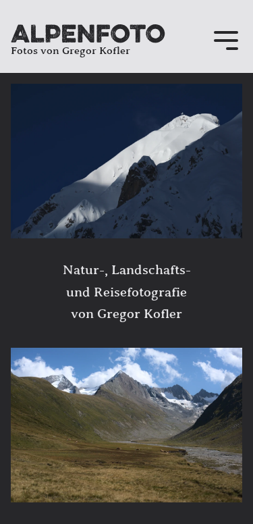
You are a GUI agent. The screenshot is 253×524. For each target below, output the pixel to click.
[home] (88, 33)
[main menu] (226, 41)
